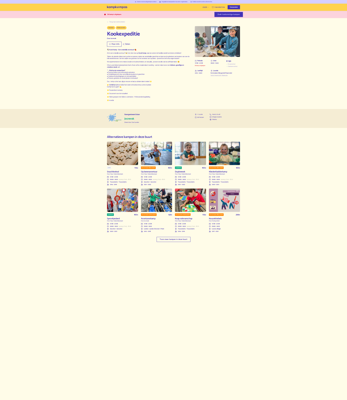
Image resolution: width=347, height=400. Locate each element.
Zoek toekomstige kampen (229, 14)
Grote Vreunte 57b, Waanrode (219, 75)
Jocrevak (113, 38)
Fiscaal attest (231, 64)
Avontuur (111, 28)
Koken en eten (121, 28)
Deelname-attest (232, 66)
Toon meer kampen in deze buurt (173, 239)
